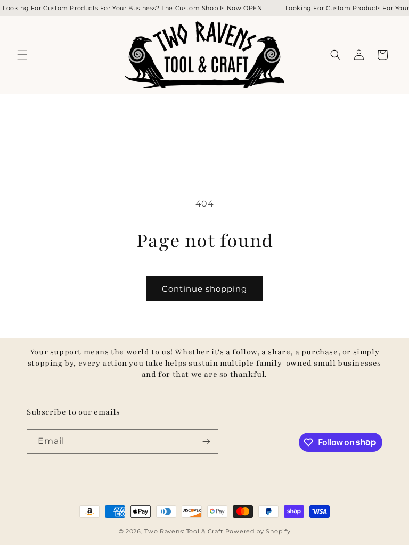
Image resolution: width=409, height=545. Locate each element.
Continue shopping (204, 289)
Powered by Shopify (258, 531)
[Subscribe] (206, 441)
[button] (22, 55)
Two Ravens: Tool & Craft (183, 531)
